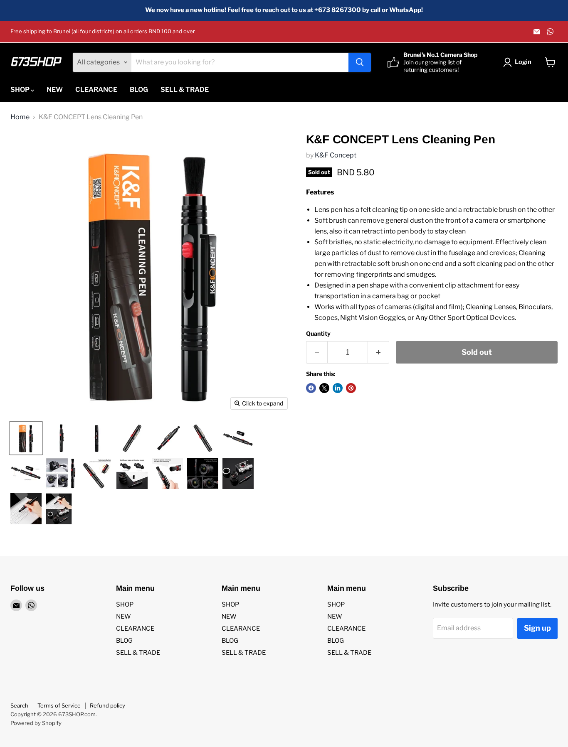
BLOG (139, 89)
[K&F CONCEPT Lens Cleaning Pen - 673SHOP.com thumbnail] (26, 438)
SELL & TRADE (185, 89)
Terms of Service (59, 705)
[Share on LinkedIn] (338, 388)
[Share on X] (324, 388)
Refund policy (107, 705)
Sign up (537, 628)
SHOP (20, 89)
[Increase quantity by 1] (378, 352)
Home (20, 117)
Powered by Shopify (36, 723)
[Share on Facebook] (311, 388)
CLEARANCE (96, 89)
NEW (55, 89)
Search (19, 705)
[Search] (359, 62)
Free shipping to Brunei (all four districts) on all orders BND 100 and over (102, 31)
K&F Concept (335, 155)
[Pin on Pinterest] (351, 388)
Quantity (318, 333)
